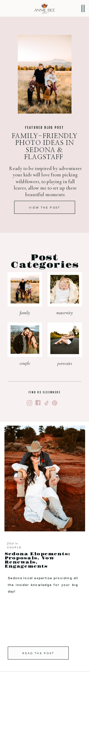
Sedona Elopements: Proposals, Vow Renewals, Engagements (38, 560)
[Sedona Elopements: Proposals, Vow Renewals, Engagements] (45, 478)
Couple (14, 547)
